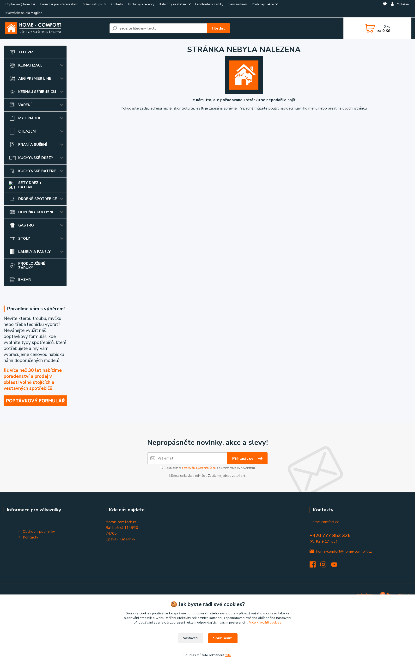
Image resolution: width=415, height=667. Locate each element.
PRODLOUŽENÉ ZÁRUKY (31, 265)
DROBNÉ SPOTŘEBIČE (37, 198)
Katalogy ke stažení (173, 4)
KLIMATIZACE (30, 65)
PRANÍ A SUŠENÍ (32, 144)
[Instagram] (325, 565)
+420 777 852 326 (330, 535)
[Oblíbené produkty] (385, 9)
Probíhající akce (263, 4)
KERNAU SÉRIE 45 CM (37, 91)
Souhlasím (222, 638)
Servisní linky (237, 4)
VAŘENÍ (24, 105)
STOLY (24, 238)
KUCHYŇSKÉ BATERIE (37, 171)
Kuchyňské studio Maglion (24, 13)
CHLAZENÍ (27, 131)
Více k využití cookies (265, 622)
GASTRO (26, 225)
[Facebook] (315, 565)
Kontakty (117, 4)
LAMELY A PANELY (34, 251)
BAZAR (24, 279)
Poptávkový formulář (20, 4)
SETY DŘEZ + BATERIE (30, 185)
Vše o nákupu (92, 4)
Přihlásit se (243, 458)
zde (228, 655)
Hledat (218, 28)
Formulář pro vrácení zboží (59, 4)
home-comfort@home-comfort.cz (344, 551)
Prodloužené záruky (209, 4)
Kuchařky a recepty (141, 4)
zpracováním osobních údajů (199, 468)
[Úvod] (55, 28)
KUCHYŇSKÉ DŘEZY (35, 157)
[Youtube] (336, 565)
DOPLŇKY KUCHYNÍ (35, 212)
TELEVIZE (27, 52)
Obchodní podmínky (39, 531)
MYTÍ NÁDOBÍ (30, 118)
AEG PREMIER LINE (34, 78)
